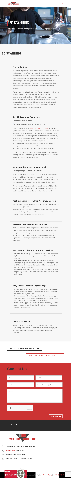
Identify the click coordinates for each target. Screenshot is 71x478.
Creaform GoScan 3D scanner (39, 128)
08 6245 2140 (10, 451)
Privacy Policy (47, 475)
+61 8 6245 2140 (59, 475)
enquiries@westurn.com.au (15, 455)
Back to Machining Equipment (24, 348)
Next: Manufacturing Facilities (45, 355)
